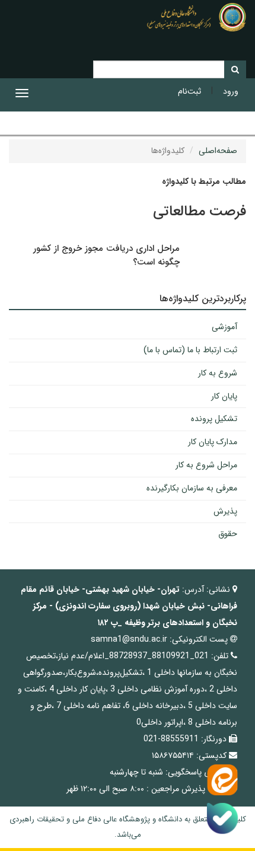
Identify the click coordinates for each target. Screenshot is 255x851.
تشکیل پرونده (214, 418)
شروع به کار (217, 373)
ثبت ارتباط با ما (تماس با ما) (190, 349)
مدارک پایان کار (212, 441)
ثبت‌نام (189, 91)
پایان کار (224, 396)
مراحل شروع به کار (206, 464)
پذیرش (225, 511)
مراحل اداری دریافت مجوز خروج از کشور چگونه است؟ (106, 255)
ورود (230, 91)
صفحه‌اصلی (218, 150)
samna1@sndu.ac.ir (129, 639)
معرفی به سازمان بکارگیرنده (191, 488)
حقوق (227, 533)
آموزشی (224, 326)
